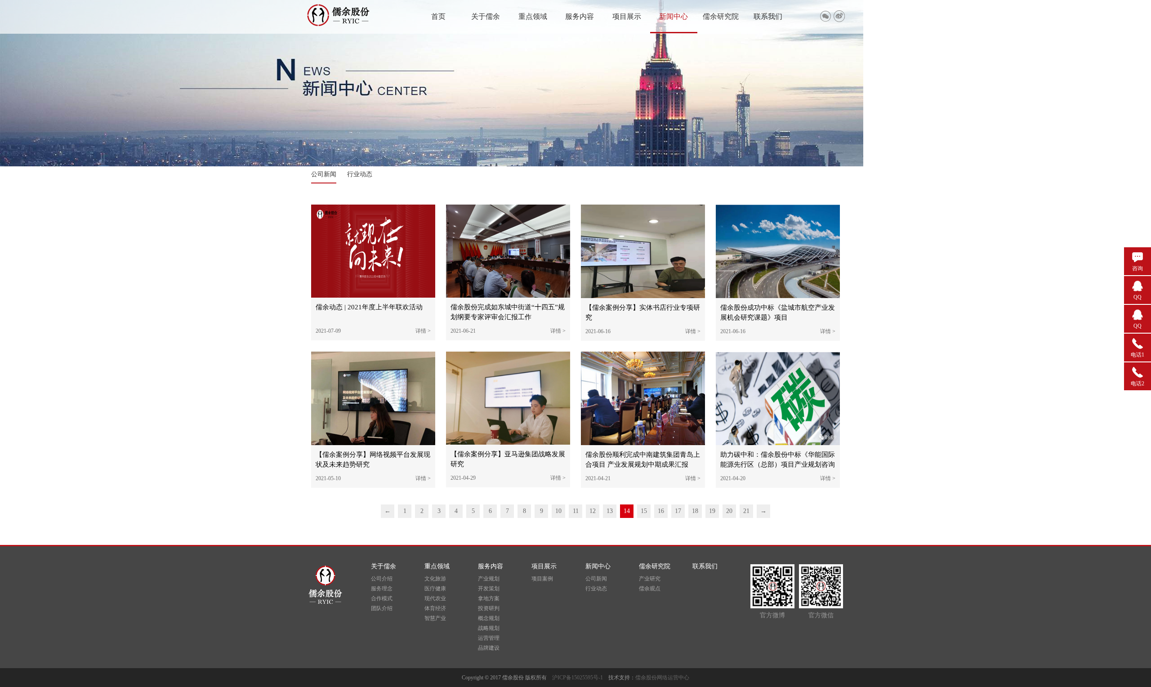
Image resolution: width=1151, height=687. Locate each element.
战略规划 (489, 628)
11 (576, 511)
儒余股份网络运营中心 (662, 677)
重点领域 (532, 16)
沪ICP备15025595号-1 (580, 677)
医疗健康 (435, 588)
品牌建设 (489, 648)
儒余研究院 (721, 16)
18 (695, 511)
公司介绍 (382, 578)
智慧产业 (435, 618)
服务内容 (579, 16)
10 (558, 511)
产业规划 (489, 578)
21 (746, 511)
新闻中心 (673, 16)
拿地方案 (489, 598)
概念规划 (489, 618)
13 (610, 511)
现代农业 (435, 598)
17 (678, 511)
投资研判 (489, 608)
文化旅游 (435, 578)
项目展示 (626, 16)
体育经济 (435, 608)
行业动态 (359, 174)
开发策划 (489, 588)
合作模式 (382, 598)
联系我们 (768, 16)
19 (712, 511)
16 (661, 511)
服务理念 (382, 588)
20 (729, 511)
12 (592, 511)
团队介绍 (382, 608)
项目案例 (542, 578)
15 (644, 511)
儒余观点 (649, 588)
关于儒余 (485, 16)
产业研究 (649, 578)
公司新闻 (323, 174)
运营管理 (489, 638)
